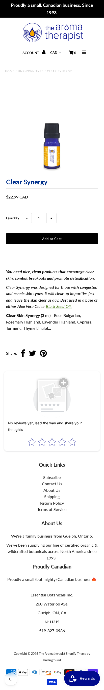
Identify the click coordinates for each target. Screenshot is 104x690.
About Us (51, 490)
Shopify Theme (76, 654)
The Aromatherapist (52, 654)
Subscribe (52, 477)
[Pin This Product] (43, 353)
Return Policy (52, 503)
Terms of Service (51, 509)
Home (9, 71)
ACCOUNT (31, 53)
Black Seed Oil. (59, 306)
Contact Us (52, 483)
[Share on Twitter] (32, 353)
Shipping (52, 496)
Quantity (12, 218)
